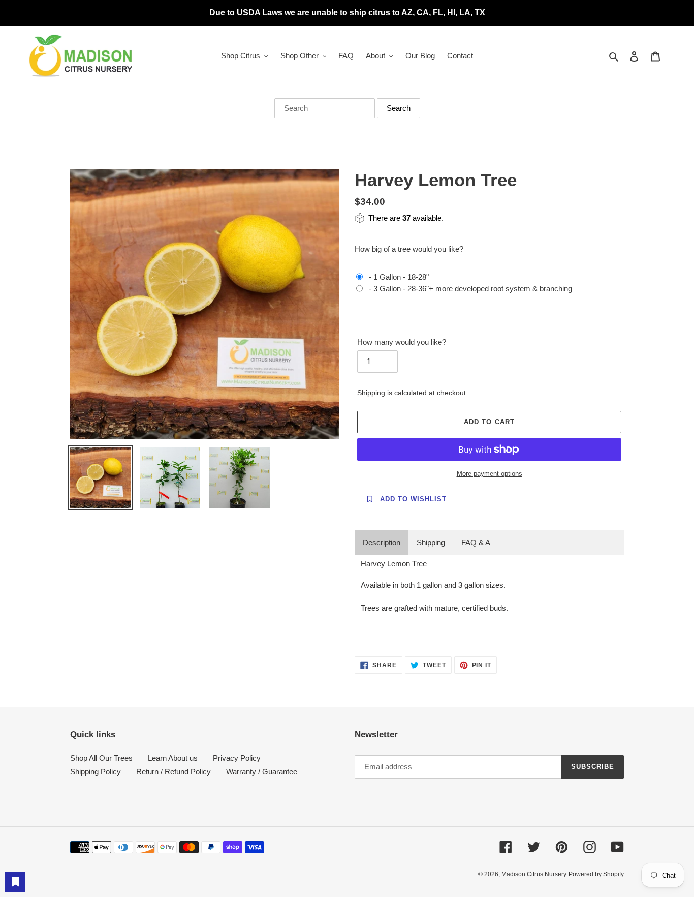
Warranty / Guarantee (261, 771)
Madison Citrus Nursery (533, 874)
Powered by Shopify (596, 874)
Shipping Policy (95, 771)
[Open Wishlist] (15, 882)
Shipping (431, 542)
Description (381, 542)
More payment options (489, 473)
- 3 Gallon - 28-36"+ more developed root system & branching (470, 288)
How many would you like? (401, 342)
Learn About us (173, 758)
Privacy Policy (237, 758)
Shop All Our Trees (101, 758)
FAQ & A (475, 542)
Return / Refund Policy (173, 771)
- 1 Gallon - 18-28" (399, 277)
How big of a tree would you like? (409, 249)
